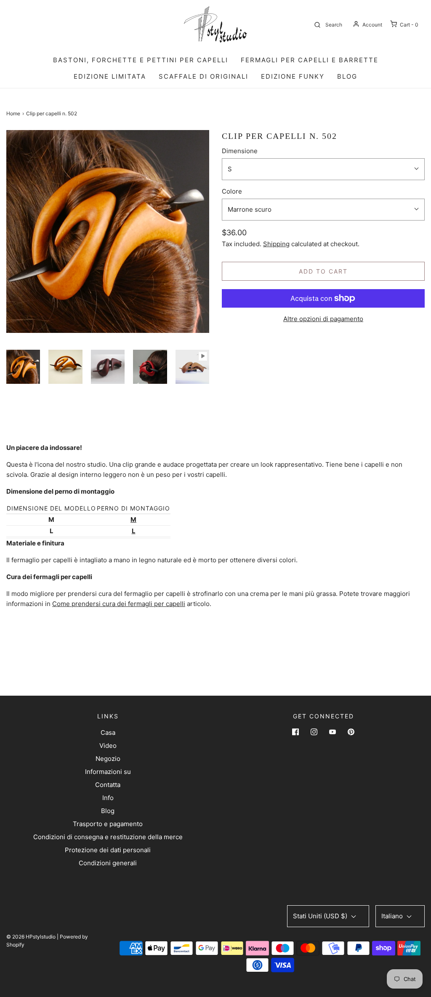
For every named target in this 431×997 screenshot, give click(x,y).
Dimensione (240, 151)
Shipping (276, 244)
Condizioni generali (108, 863)
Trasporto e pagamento (108, 824)
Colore (232, 191)
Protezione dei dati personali (108, 850)
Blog (107, 811)
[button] (23, 366)
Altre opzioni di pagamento (323, 319)
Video (108, 746)
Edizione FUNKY (293, 76)
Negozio (108, 759)
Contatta (107, 785)
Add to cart (323, 271)
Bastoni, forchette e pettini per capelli (140, 60)
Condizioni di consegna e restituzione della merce (108, 837)
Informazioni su (108, 772)
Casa (108, 732)
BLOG (347, 76)
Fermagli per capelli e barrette (309, 60)
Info (108, 798)
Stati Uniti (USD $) (321, 916)
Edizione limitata (110, 76)
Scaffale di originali (203, 76)
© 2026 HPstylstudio (31, 936)
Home (13, 113)
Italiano (392, 916)
